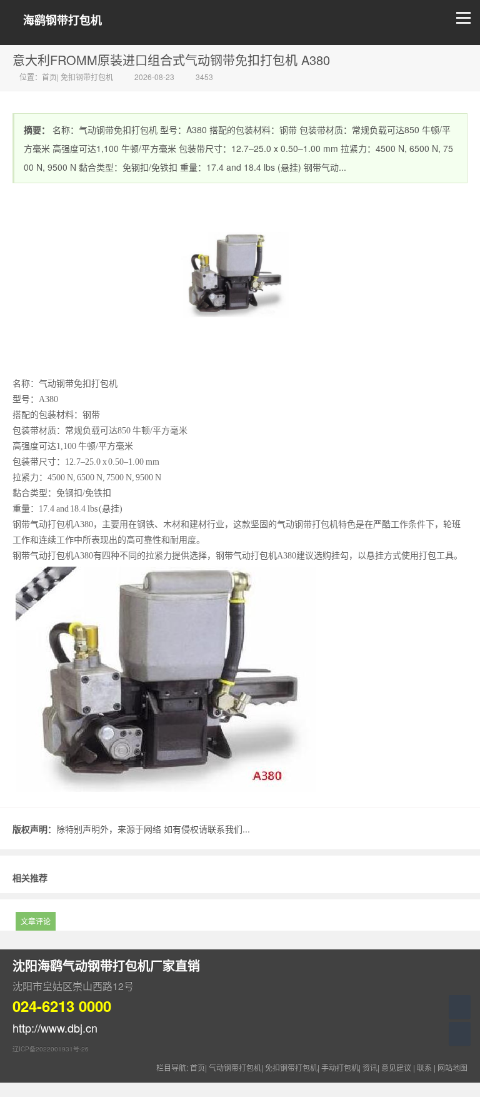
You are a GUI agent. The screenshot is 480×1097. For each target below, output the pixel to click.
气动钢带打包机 (235, 1067)
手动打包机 (340, 1067)
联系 (424, 1067)
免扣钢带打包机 (87, 76)
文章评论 (36, 921)
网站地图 (453, 1067)
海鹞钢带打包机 (62, 20)
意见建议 (396, 1067)
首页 (49, 76)
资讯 (370, 1067)
